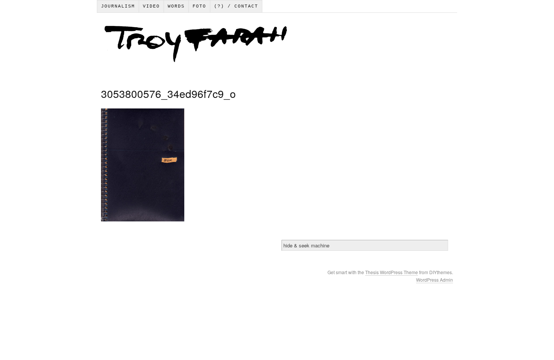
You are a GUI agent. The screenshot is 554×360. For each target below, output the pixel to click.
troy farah (276, 45)
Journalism (118, 6)
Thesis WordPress (384, 272)
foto (199, 6)
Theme (411, 272)
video (151, 6)
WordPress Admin (434, 279)
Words (176, 6)
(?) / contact (236, 6)
